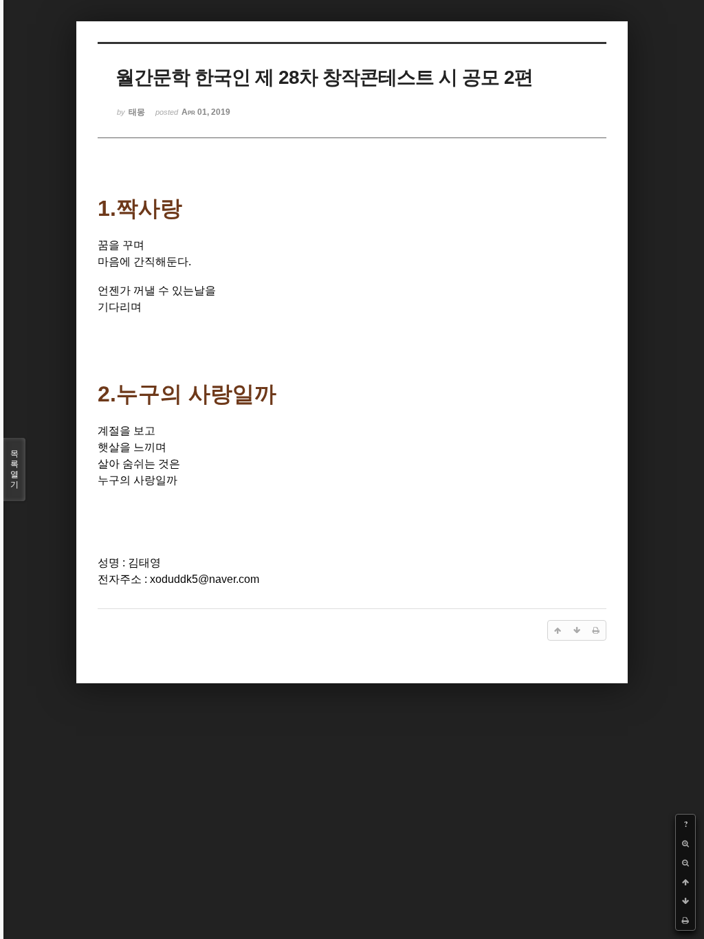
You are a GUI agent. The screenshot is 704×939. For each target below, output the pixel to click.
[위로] (685, 882)
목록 (14, 469)
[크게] (685, 843)
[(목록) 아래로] (685, 901)
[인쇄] (685, 920)
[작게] (685, 862)
